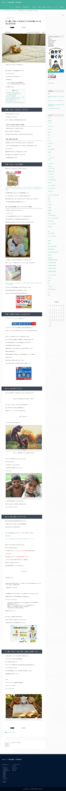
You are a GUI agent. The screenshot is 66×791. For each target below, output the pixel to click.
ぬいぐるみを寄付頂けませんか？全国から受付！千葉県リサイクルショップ (19, 538)
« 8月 (50, 325)
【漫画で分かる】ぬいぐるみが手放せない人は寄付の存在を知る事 (56, 105)
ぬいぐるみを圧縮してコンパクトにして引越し (16, 97)
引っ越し (49, 117)
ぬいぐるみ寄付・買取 (10, 732)
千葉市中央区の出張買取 (52, 268)
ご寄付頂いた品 (50, 191)
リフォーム (50, 122)
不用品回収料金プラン (26, 7)
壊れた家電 (50, 226)
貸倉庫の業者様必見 (51, 249)
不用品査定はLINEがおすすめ (52, 252)
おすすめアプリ (50, 143)
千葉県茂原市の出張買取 (52, 271)
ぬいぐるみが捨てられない (11, 99)
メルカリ (49, 140)
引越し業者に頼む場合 (11, 94)
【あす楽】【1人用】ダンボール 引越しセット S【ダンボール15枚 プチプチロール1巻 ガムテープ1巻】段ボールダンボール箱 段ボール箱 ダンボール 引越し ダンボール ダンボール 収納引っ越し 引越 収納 (23, 188)
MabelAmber (22, 719)
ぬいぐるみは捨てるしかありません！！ (54, 108)
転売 (48, 283)
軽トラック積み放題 (51, 233)
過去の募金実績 (24, 571)
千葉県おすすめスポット (52, 289)
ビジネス (49, 154)
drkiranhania (22, 498)
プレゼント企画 (50, 163)
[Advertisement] (56, 24)
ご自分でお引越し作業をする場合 (13, 93)
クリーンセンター (51, 126)
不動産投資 (50, 120)
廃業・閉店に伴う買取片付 (52, 246)
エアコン (49, 159)
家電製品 (49, 213)
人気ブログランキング (51, 79)
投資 (48, 137)
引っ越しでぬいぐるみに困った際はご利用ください (15, 102)
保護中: (49, 93)
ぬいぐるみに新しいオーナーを (11, 101)
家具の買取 (50, 210)
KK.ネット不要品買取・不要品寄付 (12, 2)
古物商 (49, 280)
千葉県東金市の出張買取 (52, 265)
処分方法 (49, 146)
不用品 (49, 197)
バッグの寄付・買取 (51, 168)
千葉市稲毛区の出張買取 (52, 262)
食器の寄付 (50, 182)
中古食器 (49, 207)
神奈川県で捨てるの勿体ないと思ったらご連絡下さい (56, 97)
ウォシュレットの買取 (51, 223)
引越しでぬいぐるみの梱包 (11, 96)
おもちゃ (49, 201)
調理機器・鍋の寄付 (51, 171)
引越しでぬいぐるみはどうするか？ (12, 92)
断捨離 (49, 243)
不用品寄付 (34, 7)
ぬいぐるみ (50, 204)
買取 (48, 199)
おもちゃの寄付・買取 (51, 188)
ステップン (50, 129)
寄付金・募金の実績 (51, 149)
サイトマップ (56, 7)
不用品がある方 (18, 7)
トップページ (11, 7)
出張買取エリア (50, 257)
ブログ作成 (50, 286)
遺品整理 (44, 7)
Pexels (22, 450)
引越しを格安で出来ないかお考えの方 (13, 98)
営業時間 (39, 7)
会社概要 (61, 7)
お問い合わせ (49, 7)
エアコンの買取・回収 (51, 215)
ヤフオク (49, 277)
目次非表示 (16, 90)
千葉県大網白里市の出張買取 (52, 259)
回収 (48, 231)
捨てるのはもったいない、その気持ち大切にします (56, 101)
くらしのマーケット (51, 157)
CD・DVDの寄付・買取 (52, 179)
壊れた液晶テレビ (51, 220)
